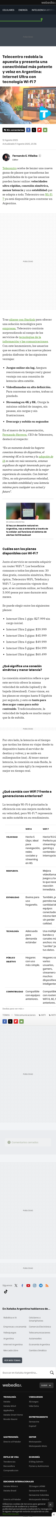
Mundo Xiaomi (10, 1419)
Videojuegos (9, 1332)
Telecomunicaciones (25, 1014)
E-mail (45, 130)
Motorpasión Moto (38, 1445)
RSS (46, 1284)
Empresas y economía (14, 1326)
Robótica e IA (10, 1317)
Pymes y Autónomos (39, 1465)
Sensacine (34, 1421)
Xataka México (10, 1486)
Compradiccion (10, 1470)
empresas (9, 328)
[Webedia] (48, 2)
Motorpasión (35, 1441)
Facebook (28, 130)
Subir (44, 1385)
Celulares (8, 9)
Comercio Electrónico (40, 1326)
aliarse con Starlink (22, 319)
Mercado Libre (10, 1350)
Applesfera (8, 1410)
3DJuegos (33, 1401)
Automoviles (35, 1338)
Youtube (28, 1284)
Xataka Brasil (9, 1490)
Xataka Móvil (9, 1405)
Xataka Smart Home (13, 1414)
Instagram (34, 1284)
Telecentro (9, 168)
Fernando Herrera (14, 434)
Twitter (34, 130)
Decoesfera (9, 1465)
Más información (10, 1513)
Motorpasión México (39, 1499)
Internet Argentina (13, 1344)
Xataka (6, 1401)
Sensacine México (38, 1490)
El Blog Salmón (36, 1461)
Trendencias (9, 1461)
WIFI (43, 1014)
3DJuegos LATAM (37, 1486)
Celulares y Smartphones (36, 1319)
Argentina (8, 1338)
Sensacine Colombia (39, 1494)
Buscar (52, 1372)
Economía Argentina (39, 1344)
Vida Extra (34, 1405)
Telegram (40, 1284)
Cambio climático (38, 1350)
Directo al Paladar (12, 1441)
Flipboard (39, 130)
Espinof (32, 1425)
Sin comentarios (15, 129)
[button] (27, 155)
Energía (23, 9)
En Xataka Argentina (15, 522)
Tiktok (5, 1290)
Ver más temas (12, 1360)
